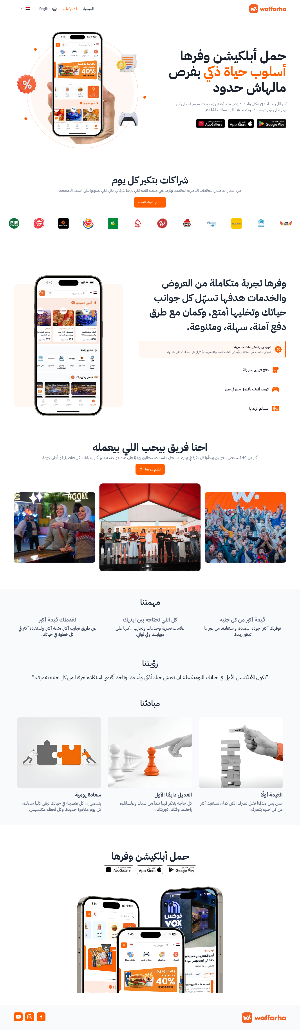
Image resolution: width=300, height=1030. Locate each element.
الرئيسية (88, 8)
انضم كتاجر (70, 8)
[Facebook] (41, 1016)
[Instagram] (29, 1016)
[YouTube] (18, 1016)
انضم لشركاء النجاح (150, 202)
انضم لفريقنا (153, 469)
